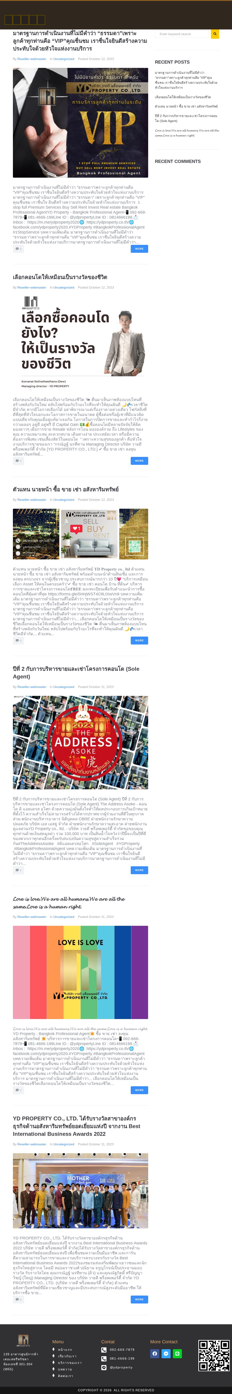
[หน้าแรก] (9, 20)
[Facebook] (154, 1353)
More (139, 248)
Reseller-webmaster (31, 59)
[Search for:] (182, 34)
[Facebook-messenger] (166, 1353)
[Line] (177, 1353)
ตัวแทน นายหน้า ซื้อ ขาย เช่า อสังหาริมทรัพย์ (66, 489)
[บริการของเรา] (25, 20)
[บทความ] (33, 20)
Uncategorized (63, 59)
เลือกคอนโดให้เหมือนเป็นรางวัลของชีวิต (60, 277)
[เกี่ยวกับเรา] (17, 20)
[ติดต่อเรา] (41, 20)
